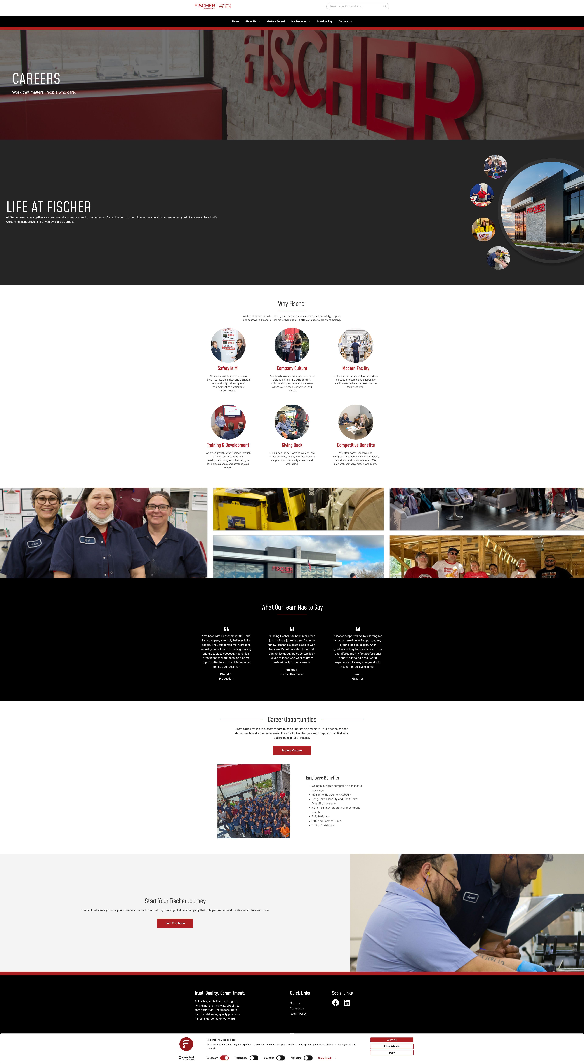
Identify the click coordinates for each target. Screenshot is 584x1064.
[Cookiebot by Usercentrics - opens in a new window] (186, 1058)
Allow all (392, 1039)
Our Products (298, 21)
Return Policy (298, 1013)
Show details (325, 1058)
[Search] (385, 6)
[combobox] (354, 6)
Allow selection (392, 1046)
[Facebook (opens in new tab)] (335, 1002)
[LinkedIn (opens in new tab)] (347, 1002)
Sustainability (324, 21)
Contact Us (345, 21)
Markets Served (275, 21)
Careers (295, 1003)
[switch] (254, 1057)
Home (235, 21)
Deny (392, 1053)
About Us (250, 21)
